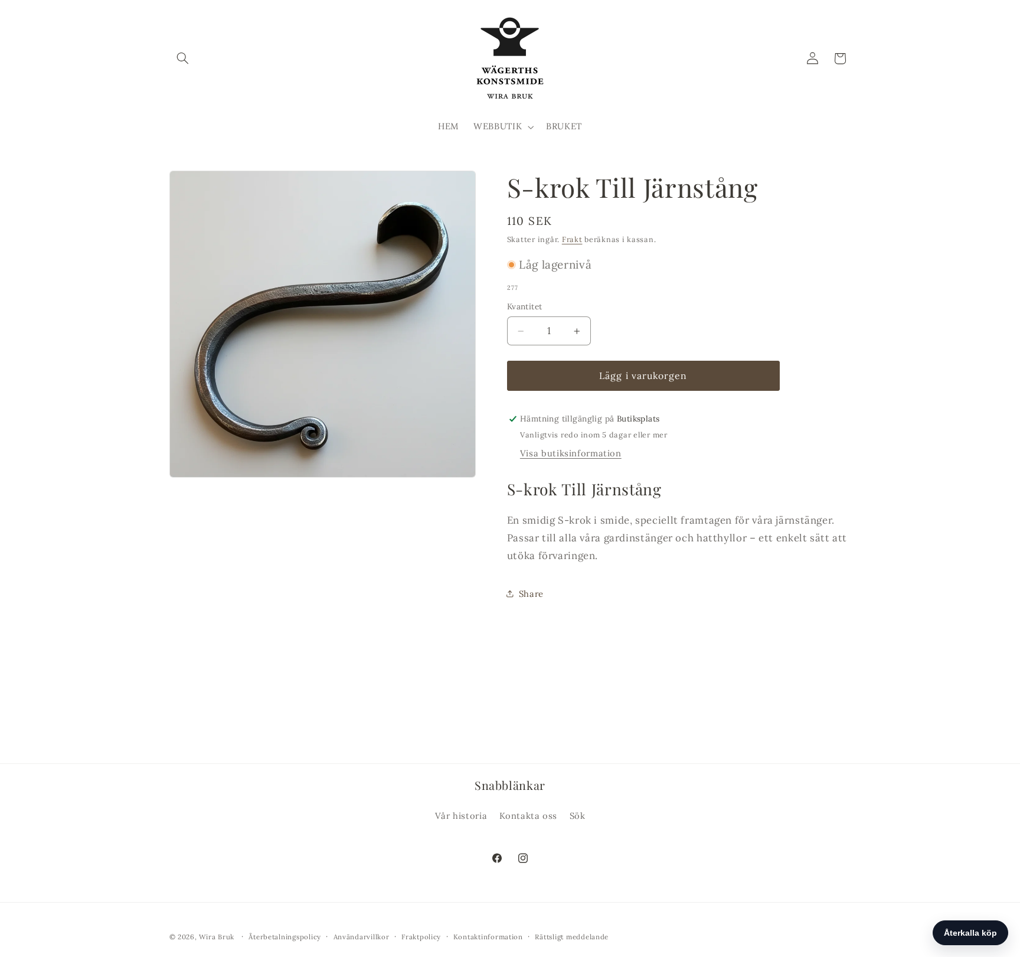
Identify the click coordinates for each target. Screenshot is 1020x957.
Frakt (572, 239)
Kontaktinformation (488, 936)
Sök (578, 816)
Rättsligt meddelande (572, 936)
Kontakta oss (528, 816)
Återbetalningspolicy (285, 936)
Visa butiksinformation (571, 453)
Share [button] (531, 593)
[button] (183, 58)
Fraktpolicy (421, 936)
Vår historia (461, 816)
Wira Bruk (216, 936)
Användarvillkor (362, 936)
